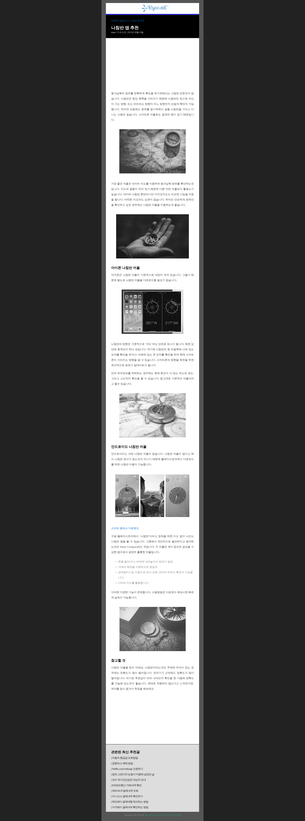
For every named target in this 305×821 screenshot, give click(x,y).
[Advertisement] (152, 64)
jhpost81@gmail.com (154, 815)
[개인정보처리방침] (172, 815)
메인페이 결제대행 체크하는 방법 (130, 801)
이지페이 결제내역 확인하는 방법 (130, 807)
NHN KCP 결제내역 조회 (125, 790)
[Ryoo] (155, 11)
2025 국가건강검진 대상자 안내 (129, 779)
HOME (114, 20)
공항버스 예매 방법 (122, 763)
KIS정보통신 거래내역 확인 (127, 785)
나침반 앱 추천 (137, 20)
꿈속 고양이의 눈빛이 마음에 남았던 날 (133, 774)
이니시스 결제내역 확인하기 (127, 796)
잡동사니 (124, 20)
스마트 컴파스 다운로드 (125, 528)
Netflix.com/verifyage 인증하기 (127, 768)
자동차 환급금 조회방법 (125, 757)
